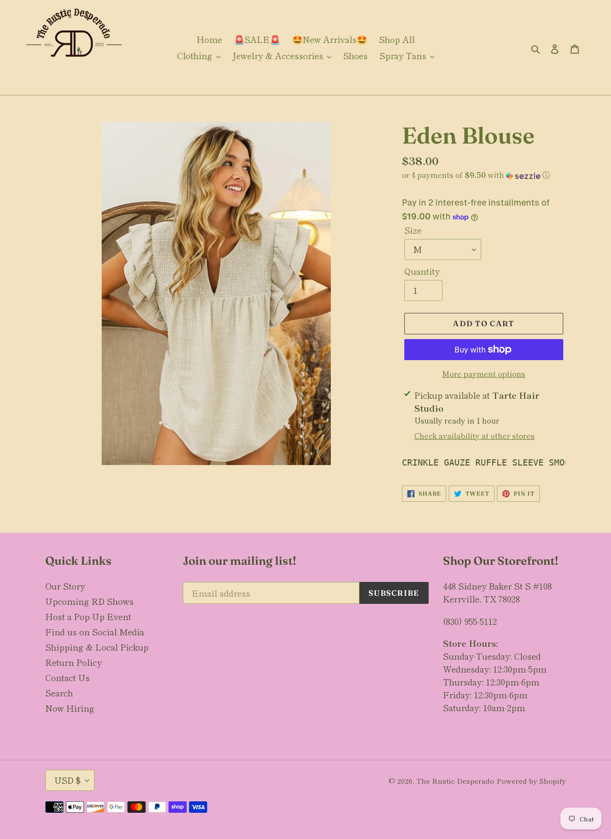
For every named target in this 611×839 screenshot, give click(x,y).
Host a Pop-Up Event (88, 616)
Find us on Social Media (94, 631)
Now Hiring (70, 708)
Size (412, 230)
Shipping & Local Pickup (96, 647)
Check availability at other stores (474, 435)
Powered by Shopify (531, 781)
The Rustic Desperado (455, 781)
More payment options (483, 373)
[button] (476, 175)
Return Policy (73, 662)
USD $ (67, 780)
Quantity (422, 271)
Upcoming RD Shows (89, 601)
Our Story (65, 586)
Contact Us (67, 677)
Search (59, 692)
